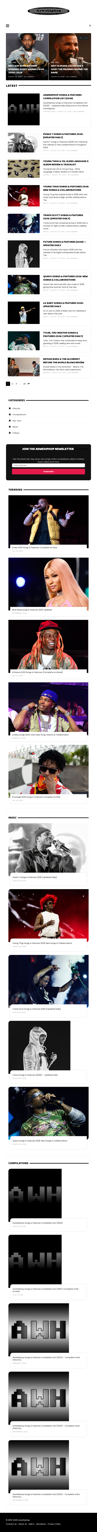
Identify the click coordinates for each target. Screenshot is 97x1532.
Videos (16, 433)
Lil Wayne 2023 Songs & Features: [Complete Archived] (37, 672)
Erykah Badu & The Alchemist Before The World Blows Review (63, 361)
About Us (22, 1524)
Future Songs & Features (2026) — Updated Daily (64, 243)
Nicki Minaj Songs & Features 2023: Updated (32, 609)
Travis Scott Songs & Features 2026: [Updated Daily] (63, 217)
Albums (46, 175)
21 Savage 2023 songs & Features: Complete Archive (36, 797)
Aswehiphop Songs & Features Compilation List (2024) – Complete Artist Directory (46, 1358)
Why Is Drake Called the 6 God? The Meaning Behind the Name (26, 69)
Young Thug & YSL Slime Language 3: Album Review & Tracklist (66, 163)
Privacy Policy (54, 1524)
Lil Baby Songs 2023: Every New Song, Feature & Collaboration (40, 734)
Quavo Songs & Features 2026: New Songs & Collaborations (65, 278)
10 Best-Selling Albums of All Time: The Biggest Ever (67, 71)
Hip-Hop (12, 62)
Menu (47, 25)
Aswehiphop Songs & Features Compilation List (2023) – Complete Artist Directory (46, 1427)
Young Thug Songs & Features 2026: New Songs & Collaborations (66, 188)
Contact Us (11, 1524)
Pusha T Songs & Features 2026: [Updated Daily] (63, 136)
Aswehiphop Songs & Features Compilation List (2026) (62, 97)
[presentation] (81, 37)
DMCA (31, 1524)
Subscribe (48, 471)
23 (24, 383)
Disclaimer (41, 1524)
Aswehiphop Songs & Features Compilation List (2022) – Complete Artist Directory (46, 1495)
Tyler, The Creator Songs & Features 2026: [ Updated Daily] (63, 334)
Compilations (49, 111)
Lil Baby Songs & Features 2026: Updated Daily (63, 305)
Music (45, 150)
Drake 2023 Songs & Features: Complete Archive (34, 547)
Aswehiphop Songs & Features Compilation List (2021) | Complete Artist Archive (46, 1290)
